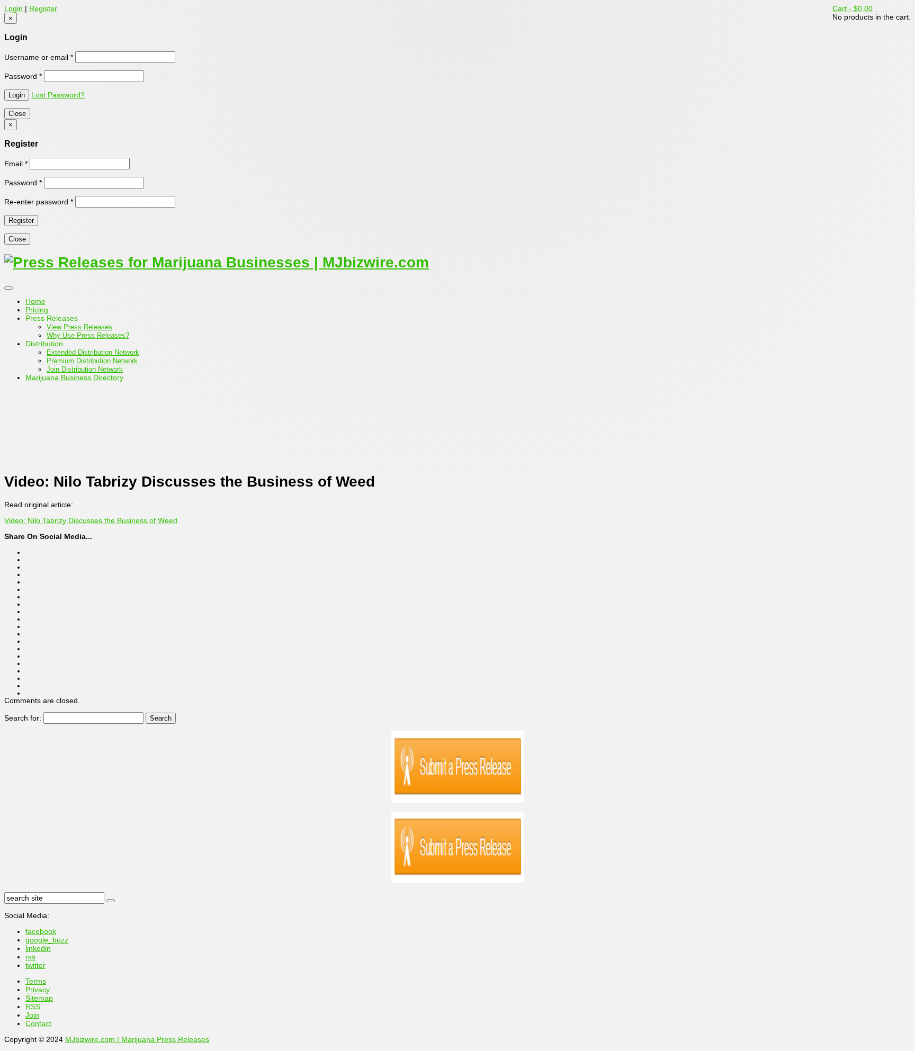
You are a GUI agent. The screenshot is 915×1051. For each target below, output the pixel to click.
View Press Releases (79, 327)
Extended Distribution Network (93, 352)
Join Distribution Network (85, 369)
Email (16, 163)
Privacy (37, 989)
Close (17, 114)
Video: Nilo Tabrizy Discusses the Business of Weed (90, 520)
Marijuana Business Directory (74, 377)
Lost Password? (58, 95)
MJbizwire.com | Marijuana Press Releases (137, 1039)
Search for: (22, 718)
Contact (38, 1023)
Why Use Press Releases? (88, 335)
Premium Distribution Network (92, 361)
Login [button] (13, 8)
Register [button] (43, 8)
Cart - (852, 8)
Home (35, 301)
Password (23, 76)
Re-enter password (38, 201)
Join (32, 1015)
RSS (32, 1006)
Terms (35, 981)
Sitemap (39, 998)
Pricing (36, 310)
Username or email (38, 57)
